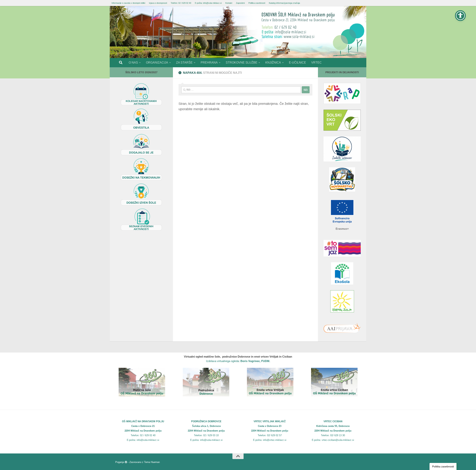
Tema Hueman (152, 462)
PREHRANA (209, 62)
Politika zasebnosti (256, 3)
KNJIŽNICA (273, 62)
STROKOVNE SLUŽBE (241, 62)
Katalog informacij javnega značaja (284, 3)
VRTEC (316, 62)
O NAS (133, 62)
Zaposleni (240, 3)
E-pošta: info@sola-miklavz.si (208, 3)
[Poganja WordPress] (126, 462)
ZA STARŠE (184, 62)
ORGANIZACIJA (157, 62)
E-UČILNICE (297, 62)
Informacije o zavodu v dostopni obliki (128, 3)
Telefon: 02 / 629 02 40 (181, 3)
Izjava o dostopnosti (158, 3)
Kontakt (228, 3)
